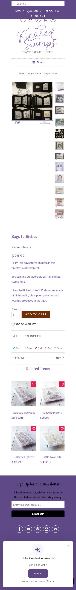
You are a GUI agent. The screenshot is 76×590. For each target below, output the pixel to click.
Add (50, 348)
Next (59, 357)
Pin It (40, 348)
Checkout (38, 16)
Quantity (16, 309)
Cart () (54, 10)
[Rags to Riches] (32, 103)
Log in (20, 10)
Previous (19, 357)
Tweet (19, 348)
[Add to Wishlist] (33, 384)
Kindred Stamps (21, 247)
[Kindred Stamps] (38, 40)
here (22, 281)
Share (29, 348)
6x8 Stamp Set (32, 335)
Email (59, 348)
